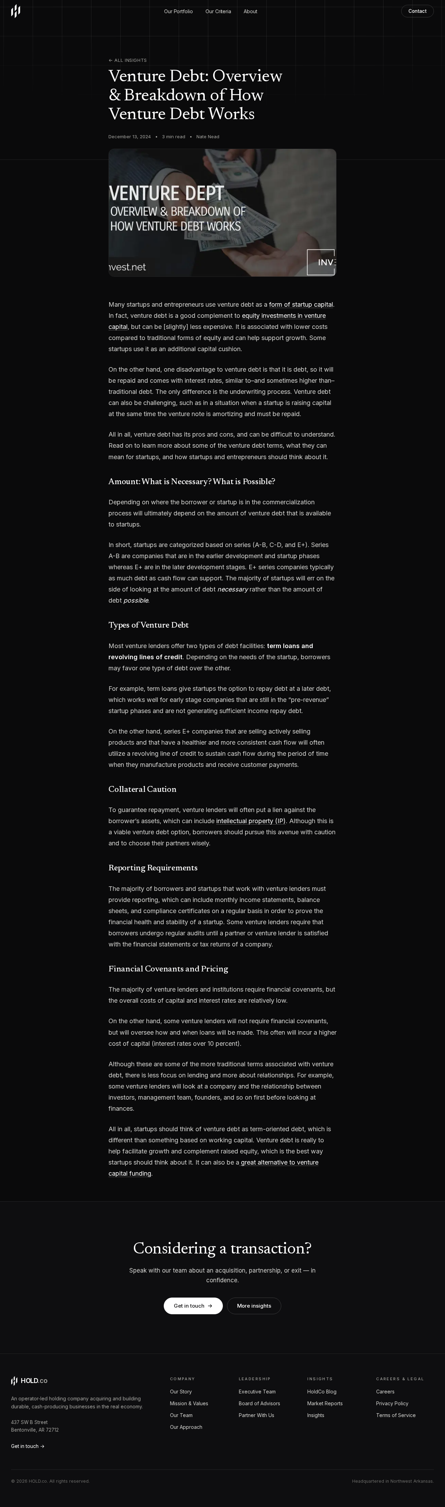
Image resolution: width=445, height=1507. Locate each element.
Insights (315, 1415)
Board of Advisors (259, 1403)
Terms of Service (396, 1415)
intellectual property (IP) (251, 821)
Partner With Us (256, 1415)
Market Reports (325, 1403)
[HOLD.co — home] (15, 11)
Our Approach (186, 1427)
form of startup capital (301, 304)
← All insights (127, 60)
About (250, 11)
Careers (385, 1391)
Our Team (181, 1415)
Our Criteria (218, 11)
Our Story (181, 1391)
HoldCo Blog (322, 1391)
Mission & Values (189, 1403)
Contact (417, 11)
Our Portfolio (178, 11)
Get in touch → (27, 1446)
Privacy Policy (392, 1403)
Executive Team (257, 1391)
